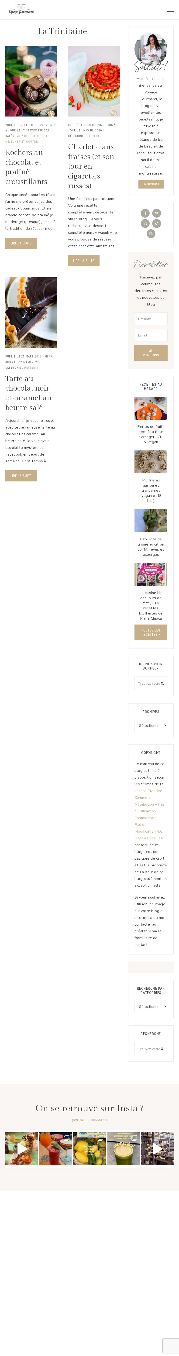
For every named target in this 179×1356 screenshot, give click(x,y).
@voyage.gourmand (89, 1120)
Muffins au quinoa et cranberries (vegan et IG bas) (151, 490)
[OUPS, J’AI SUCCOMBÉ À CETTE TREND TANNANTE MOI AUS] (89, 1148)
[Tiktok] (156, 223)
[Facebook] (145, 213)
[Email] (151, 233)
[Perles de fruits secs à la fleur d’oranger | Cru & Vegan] (150, 408)
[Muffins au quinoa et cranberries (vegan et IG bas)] (150, 462)
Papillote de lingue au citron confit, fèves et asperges (151, 547)
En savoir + (151, 184)
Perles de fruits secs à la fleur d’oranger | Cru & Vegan (151, 434)
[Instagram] (145, 223)
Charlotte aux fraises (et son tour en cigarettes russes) (91, 166)
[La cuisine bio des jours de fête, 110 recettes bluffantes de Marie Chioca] (150, 574)
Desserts (31, 136)
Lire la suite (21, 243)
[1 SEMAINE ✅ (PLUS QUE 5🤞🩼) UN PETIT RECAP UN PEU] (55, 1148)
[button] (170, 9)
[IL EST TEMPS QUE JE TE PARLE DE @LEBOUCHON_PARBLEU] (21, 1148)
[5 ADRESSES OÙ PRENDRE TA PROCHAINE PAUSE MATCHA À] (123, 1148)
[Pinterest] (156, 213)
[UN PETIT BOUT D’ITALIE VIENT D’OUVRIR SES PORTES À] (157, 1148)
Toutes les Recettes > (150, 632)
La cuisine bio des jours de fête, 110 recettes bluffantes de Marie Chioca (151, 605)
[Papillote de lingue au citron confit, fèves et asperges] (150, 520)
